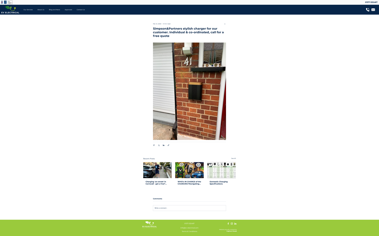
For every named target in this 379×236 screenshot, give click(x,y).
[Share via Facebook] (154, 145)
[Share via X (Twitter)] (159, 145)
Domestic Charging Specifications (219, 183)
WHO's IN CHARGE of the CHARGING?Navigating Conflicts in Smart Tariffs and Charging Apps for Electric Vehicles (189, 183)
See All (233, 158)
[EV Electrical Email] (373, 9)
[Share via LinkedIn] (164, 145)
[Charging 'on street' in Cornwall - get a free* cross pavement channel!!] (157, 170)
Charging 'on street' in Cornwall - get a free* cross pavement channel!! (157, 183)
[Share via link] (168, 145)
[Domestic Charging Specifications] (221, 170)
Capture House (232, 231)
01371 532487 (189, 223)
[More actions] (225, 24)
